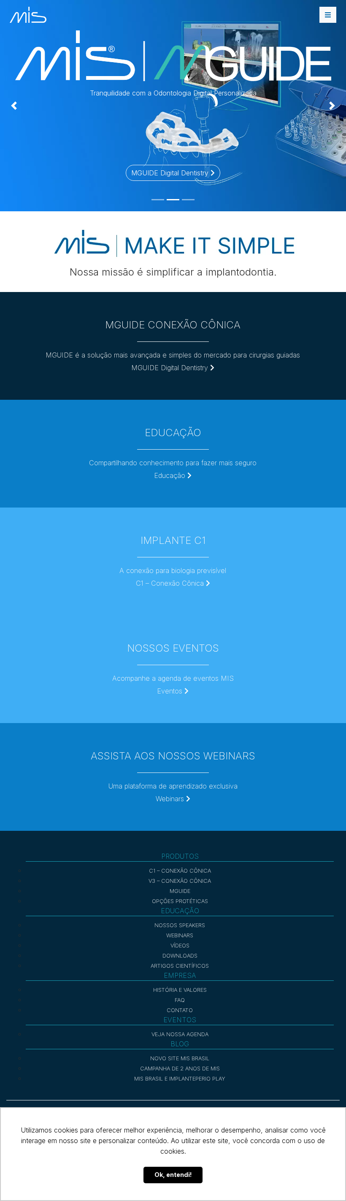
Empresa (180, 975)
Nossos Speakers (179, 925)
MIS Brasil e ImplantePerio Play (179, 1078)
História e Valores (180, 990)
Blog (179, 1044)
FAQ (180, 1000)
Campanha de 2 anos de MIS (180, 1068)
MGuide (180, 891)
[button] (14, 105)
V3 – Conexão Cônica (180, 881)
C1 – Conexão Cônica (171, 583)
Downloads (179, 956)
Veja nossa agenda (179, 1034)
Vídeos (179, 945)
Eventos (170, 691)
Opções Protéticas (180, 901)
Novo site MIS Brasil (179, 1058)
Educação (170, 475)
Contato (180, 1010)
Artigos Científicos (180, 966)
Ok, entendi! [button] (173, 1174)
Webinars (171, 798)
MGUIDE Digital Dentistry (171, 173)
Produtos (180, 856)
